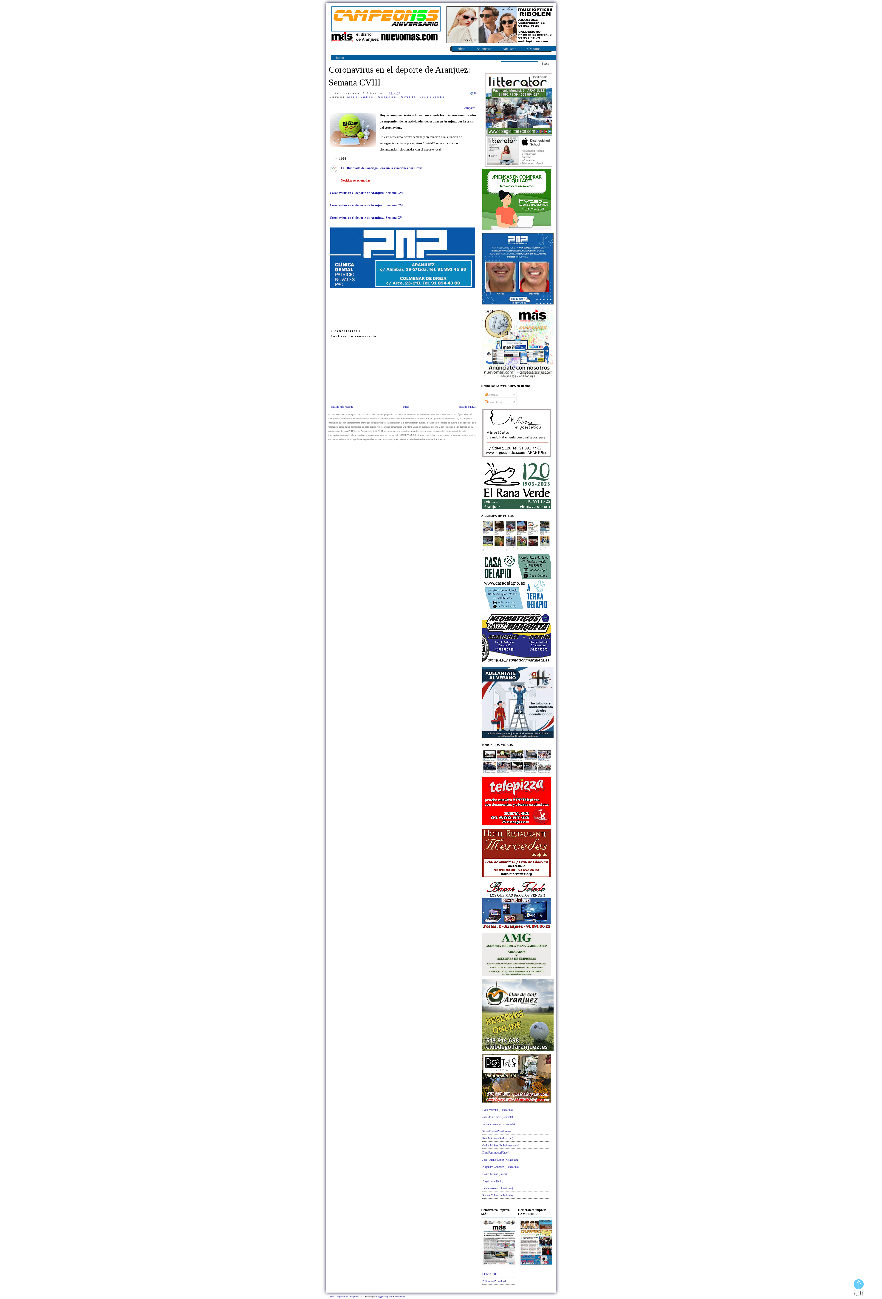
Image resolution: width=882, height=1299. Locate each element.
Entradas (493, 394)
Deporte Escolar (432, 97)
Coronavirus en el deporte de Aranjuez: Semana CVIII (399, 76)
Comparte (469, 108)
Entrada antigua (467, 406)
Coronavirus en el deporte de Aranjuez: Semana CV (366, 217)
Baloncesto (484, 49)
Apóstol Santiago (361, 97)
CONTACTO (489, 1274)
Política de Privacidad (494, 1281)
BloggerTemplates (384, 1296)
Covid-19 (409, 97)
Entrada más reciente (342, 406)
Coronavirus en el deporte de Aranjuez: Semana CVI (366, 205)
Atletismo (509, 49)
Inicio (340, 58)
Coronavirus (388, 97)
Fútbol (461, 49)
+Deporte (533, 49)
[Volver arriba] (859, 1288)
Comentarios (495, 402)
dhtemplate (400, 1296)
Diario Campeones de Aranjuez (342, 1296)
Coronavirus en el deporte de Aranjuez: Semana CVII (367, 193)
